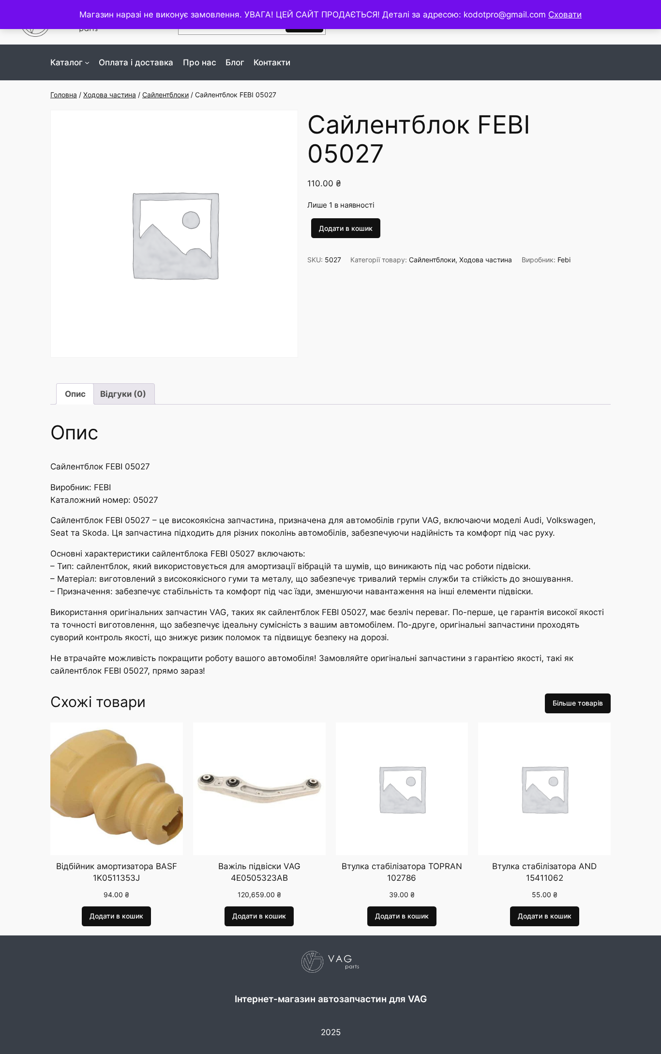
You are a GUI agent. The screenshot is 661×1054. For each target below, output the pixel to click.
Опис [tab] (75, 394)
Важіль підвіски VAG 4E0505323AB (259, 872)
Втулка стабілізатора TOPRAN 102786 (402, 872)
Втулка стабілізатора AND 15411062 (544, 872)
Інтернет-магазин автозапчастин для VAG (331, 999)
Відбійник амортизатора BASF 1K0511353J (116, 872)
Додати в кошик (346, 228)
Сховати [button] (565, 14)
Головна (63, 94)
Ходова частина (109, 94)
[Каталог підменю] (87, 62)
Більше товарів (578, 703)
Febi (564, 260)
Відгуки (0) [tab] (123, 394)
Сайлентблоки (165, 94)
